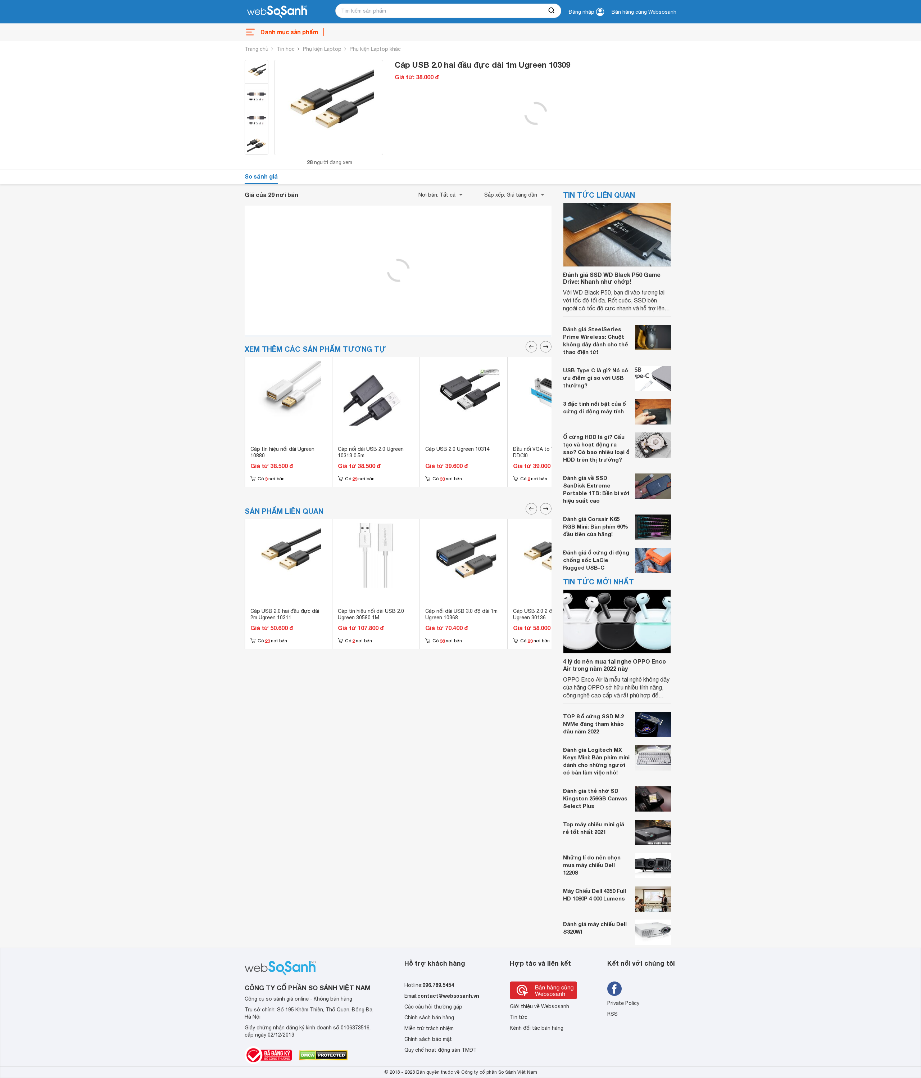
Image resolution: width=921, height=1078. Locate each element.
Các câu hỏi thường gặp (433, 1007)
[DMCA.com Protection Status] (323, 1055)
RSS (612, 1014)
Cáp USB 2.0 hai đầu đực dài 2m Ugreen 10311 (284, 614)
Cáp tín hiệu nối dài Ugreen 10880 (282, 452)
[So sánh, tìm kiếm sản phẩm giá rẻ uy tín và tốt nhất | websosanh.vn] (277, 12)
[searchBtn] (552, 11)
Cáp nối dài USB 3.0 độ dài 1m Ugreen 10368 (461, 614)
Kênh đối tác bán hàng (536, 1028)
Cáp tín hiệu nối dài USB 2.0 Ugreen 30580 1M (371, 614)
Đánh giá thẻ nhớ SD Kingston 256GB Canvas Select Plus (595, 798)
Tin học (286, 49)
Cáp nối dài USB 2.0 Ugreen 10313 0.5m (371, 452)
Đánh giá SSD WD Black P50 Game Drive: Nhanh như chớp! (612, 278)
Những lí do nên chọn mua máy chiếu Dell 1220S (592, 865)
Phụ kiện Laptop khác (375, 49)
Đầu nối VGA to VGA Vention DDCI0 (547, 452)
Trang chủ (256, 49)
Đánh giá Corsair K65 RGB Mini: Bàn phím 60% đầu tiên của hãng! (595, 526)
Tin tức (518, 1017)
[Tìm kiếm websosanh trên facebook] (614, 989)
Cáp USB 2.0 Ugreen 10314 (457, 449)
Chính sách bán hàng (429, 1017)
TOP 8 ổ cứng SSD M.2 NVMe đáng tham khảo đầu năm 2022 (593, 724)
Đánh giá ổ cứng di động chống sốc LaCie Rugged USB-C (596, 560)
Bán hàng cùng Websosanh (644, 12)
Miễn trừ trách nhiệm (429, 1028)
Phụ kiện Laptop (322, 49)
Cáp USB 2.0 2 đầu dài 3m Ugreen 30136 (544, 614)
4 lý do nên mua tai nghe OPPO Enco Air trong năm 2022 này (614, 664)
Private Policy (623, 1003)
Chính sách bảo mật (428, 1039)
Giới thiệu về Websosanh (539, 1006)
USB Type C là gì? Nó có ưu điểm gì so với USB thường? (595, 377)
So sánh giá (261, 176)
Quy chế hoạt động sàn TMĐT (440, 1050)
